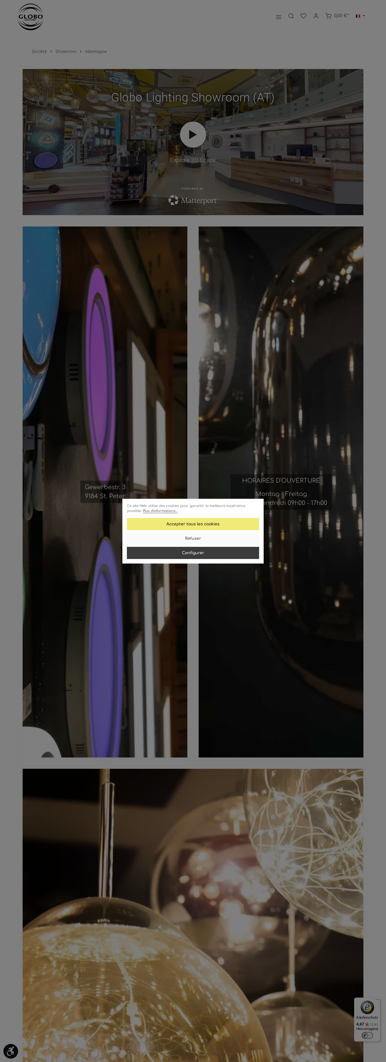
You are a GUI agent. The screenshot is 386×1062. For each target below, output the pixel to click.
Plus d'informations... (160, 511)
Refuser (193, 538)
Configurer (193, 553)
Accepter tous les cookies (193, 524)
